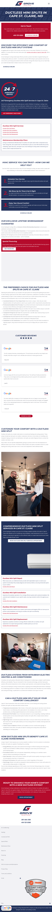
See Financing (9, 249)
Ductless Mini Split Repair (9, 128)
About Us (3, 850)
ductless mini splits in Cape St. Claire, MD (36, 52)
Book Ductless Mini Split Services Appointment (26, 540)
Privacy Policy (4, 869)
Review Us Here (26, 416)
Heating (3, 832)
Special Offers (4, 841)
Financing (3, 855)
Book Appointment (26, 797)
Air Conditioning (5, 827)
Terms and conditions (6, 873)
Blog (2, 859)
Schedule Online (32, 35)
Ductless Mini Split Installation (10, 130)
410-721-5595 (18, 35)
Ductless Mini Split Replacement (10, 134)
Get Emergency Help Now (12, 113)
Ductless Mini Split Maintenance (10, 132)
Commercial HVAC (5, 837)
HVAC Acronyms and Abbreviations (9, 864)
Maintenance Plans (5, 846)
